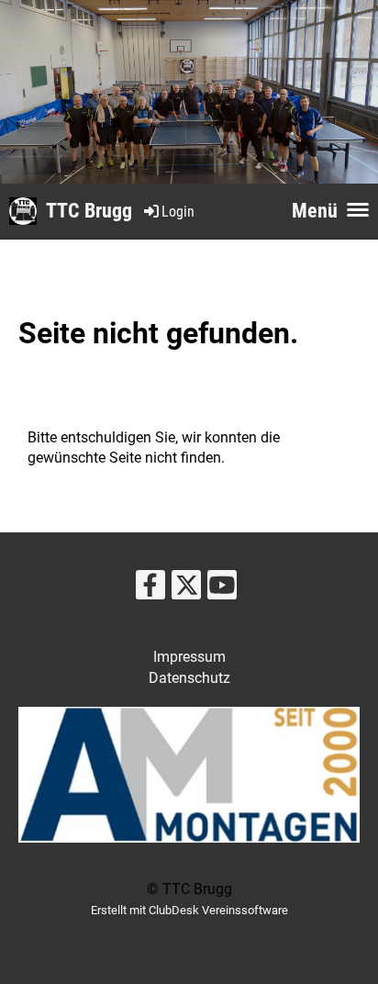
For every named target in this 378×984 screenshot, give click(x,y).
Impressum (189, 656)
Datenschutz (189, 678)
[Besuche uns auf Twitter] (186, 589)
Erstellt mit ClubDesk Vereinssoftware (189, 910)
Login (178, 211)
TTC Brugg (89, 210)
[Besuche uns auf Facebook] (150, 589)
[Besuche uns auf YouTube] (222, 589)
